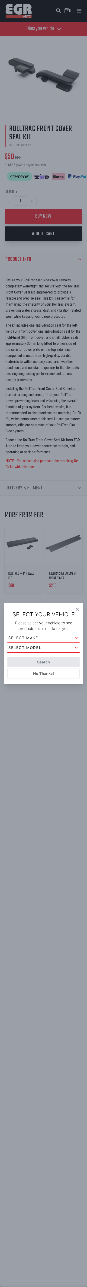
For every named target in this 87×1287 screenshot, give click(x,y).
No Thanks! (43, 673)
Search (43, 662)
